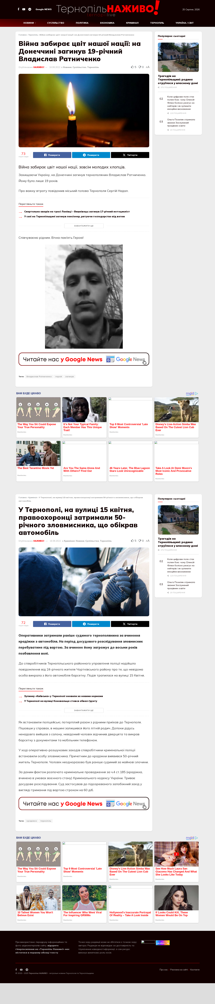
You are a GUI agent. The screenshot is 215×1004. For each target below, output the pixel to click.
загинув (69, 376)
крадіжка (32, 821)
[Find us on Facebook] (18, 9)
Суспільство (55, 22)
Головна (23, 35)
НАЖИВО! (38, 67)
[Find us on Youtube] (23, 9)
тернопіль (45, 821)
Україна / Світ (185, 22)
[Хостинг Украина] (163, 942)
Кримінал (132, 22)
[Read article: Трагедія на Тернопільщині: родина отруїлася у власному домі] (178, 57)
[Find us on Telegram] (29, 9)
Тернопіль (157, 22)
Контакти (195, 969)
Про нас (164, 969)
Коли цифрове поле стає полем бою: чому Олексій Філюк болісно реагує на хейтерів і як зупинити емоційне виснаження (180, 102)
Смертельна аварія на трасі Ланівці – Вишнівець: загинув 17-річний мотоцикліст (77, 211)
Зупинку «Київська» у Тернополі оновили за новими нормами (63, 696)
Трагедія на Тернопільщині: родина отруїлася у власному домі (178, 79)
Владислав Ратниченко (39, 376)
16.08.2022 (54, 67)
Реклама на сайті (179, 969)
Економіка (107, 22)
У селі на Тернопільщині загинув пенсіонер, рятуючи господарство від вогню (74, 216)
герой (58, 376)
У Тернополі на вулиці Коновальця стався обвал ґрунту (60, 701)
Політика (82, 22)
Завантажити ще (84, 226)
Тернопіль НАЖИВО (38, 973)
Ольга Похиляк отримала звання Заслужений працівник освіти (181, 122)
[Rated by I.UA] (148, 942)
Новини (28, 22)
